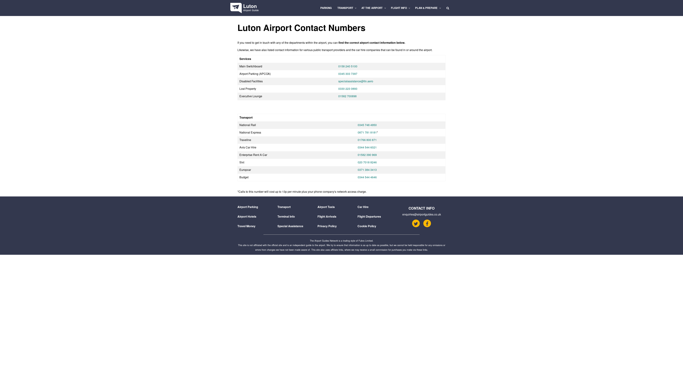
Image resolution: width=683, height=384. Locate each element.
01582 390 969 (367, 155)
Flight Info (399, 8)
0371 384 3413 (367, 170)
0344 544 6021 (367, 147)
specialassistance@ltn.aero (355, 81)
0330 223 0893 (347, 89)
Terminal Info (286, 216)
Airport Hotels (246, 216)
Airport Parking (247, 207)
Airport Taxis (326, 207)
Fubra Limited (366, 240)
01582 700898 (347, 96)
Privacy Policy (327, 226)
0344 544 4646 (367, 177)
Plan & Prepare (426, 8)
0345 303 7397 (347, 74)
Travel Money (246, 226)
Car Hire (363, 207)
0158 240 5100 (347, 66)
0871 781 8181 (367, 132)
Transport (345, 8)
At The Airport (372, 8)
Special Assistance (290, 226)
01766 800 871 (367, 140)
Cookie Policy (367, 226)
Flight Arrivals (326, 216)
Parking (326, 8)
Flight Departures (369, 216)
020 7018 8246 (367, 162)
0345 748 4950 (367, 125)
